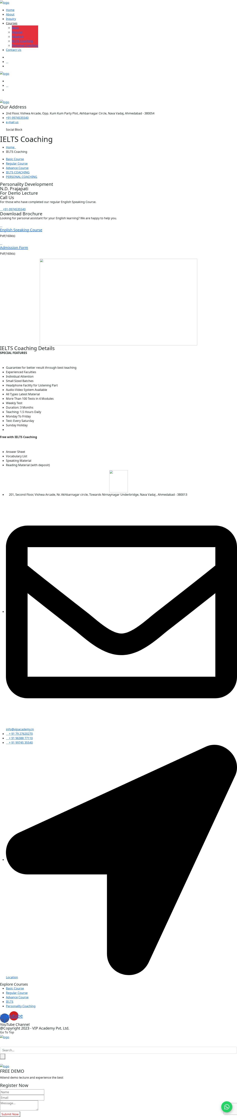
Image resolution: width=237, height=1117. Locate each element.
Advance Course (17, 168)
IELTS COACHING (18, 172)
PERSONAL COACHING (21, 177)
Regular (17, 32)
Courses (11, 23)
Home (10, 10)
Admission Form (14, 247)
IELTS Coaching (22, 41)
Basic (15, 28)
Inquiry (11, 19)
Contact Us (13, 50)
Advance (18, 37)
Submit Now (10, 1114)
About (10, 14)
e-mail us (12, 122)
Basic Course (15, 159)
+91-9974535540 (17, 118)
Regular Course (17, 163)
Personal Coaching (25, 45)
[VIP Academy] (4, 2)
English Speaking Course (21, 229)
